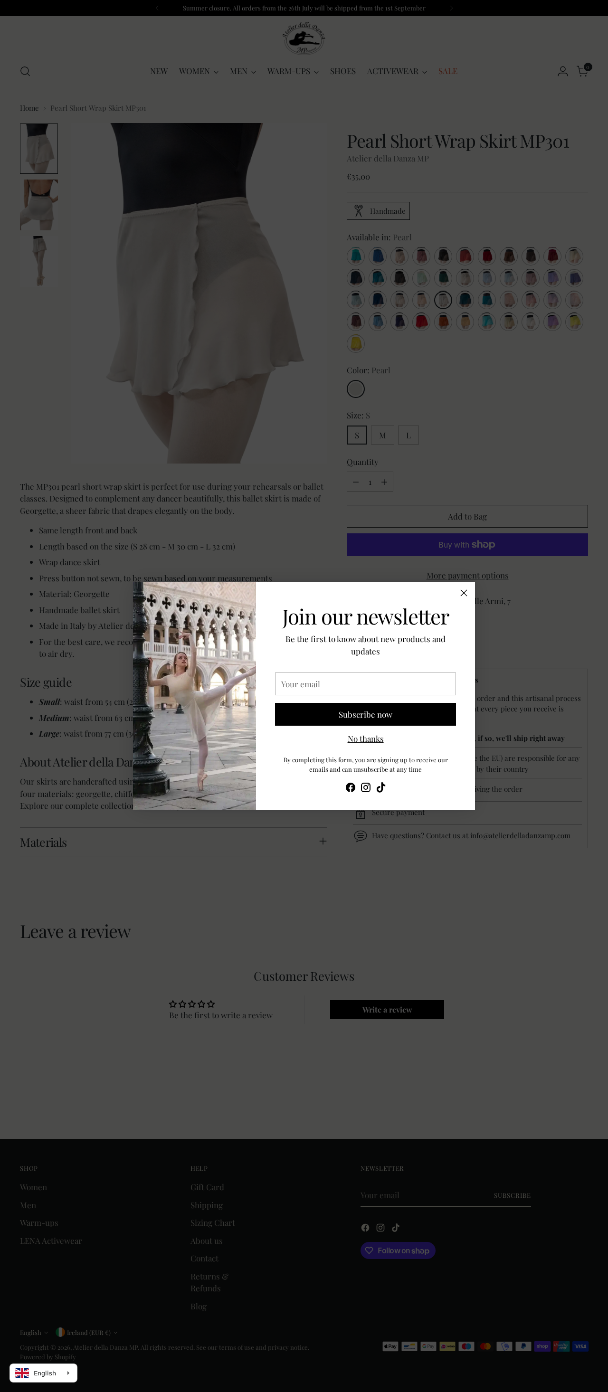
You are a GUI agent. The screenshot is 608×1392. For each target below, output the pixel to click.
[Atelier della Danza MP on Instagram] (365, 789)
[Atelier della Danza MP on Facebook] (350, 789)
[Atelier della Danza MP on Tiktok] (381, 789)
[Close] (463, 593)
